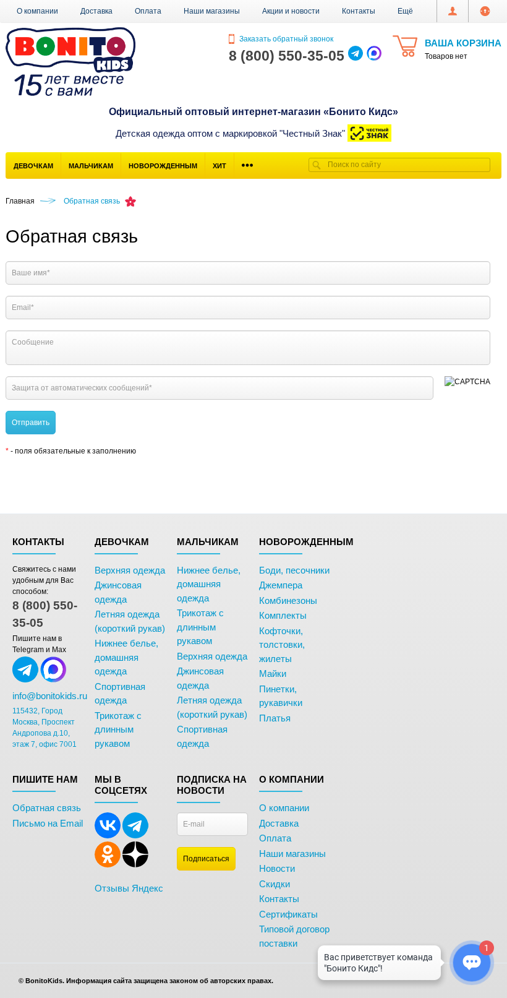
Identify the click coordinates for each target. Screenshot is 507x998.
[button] (405, 11)
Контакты (358, 11)
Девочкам (33, 166)
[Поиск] (317, 165)
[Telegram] (135, 836)
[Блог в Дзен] (135, 865)
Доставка (96, 11)
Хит (219, 166)
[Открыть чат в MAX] (374, 56)
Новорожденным (163, 166)
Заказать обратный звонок (285, 39)
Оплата (148, 11)
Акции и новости (291, 11)
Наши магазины (212, 11)
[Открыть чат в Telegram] (355, 56)
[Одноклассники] (108, 865)
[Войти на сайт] (485, 11)
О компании (37, 11)
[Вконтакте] (108, 836)
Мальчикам (91, 166)
